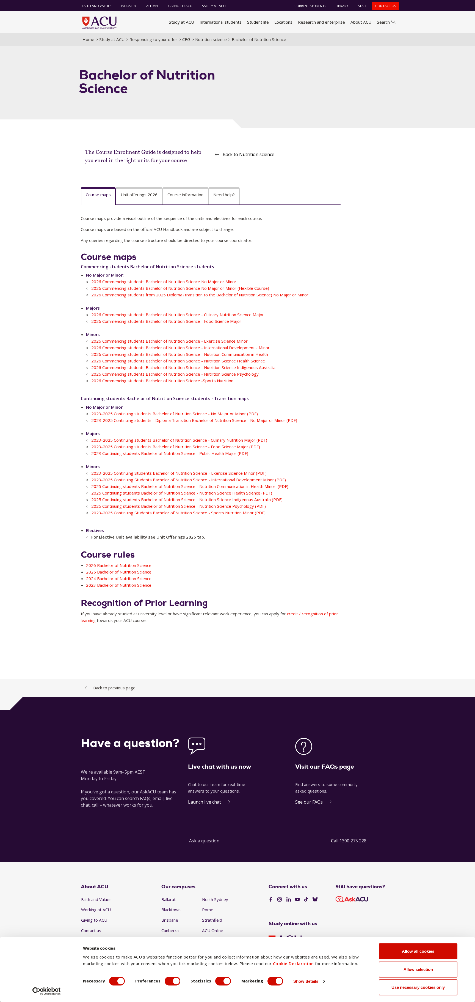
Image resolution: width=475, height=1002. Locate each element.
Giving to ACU (180, 6)
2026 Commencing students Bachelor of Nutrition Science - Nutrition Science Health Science (178, 361)
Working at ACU (96, 909)
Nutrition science (211, 39)
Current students (310, 6)
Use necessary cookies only (418, 987)
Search (383, 22)
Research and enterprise (321, 22)
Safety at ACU (214, 6)
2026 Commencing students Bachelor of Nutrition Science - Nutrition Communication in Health (179, 354)
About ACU (360, 22)
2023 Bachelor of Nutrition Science (118, 585)
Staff (362, 6)
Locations (283, 22)
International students (221, 22)
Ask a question (204, 841)
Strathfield (212, 920)
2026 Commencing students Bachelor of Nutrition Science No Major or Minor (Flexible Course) (180, 288)
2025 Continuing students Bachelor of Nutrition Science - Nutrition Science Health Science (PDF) (181, 493)
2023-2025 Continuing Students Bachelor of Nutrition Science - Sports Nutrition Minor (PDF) (178, 512)
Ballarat (168, 899)
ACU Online (212, 930)
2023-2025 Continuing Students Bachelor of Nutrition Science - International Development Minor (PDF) (188, 479)
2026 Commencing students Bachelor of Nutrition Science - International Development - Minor (180, 347)
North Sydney (215, 899)
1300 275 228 (352, 841)
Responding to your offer (153, 39)
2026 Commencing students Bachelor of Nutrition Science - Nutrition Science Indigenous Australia (183, 367)
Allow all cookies (418, 951)
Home (88, 39)
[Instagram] (279, 899)
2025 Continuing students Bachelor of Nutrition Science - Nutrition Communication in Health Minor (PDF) (189, 486)
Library (342, 6)
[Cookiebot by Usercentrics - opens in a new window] (47, 991)
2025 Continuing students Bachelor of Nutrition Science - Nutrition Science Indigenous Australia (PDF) (187, 499)
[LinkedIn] (288, 899)
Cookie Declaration (293, 963)
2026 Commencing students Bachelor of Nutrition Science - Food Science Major (166, 321)
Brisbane (169, 920)
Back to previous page (114, 687)
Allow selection (418, 969)
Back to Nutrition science (248, 154)
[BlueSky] (315, 899)
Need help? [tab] (224, 194)
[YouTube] (297, 899)
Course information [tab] (185, 194)
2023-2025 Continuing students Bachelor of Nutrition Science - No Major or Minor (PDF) (174, 413)
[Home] (99, 22)
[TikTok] (306, 899)
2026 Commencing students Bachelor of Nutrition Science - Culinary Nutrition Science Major (177, 314)
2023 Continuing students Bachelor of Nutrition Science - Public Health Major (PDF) (169, 453)
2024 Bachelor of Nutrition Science (118, 578)
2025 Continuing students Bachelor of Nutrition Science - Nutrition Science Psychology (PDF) (178, 506)
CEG (186, 39)
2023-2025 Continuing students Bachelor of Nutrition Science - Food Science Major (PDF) (175, 446)
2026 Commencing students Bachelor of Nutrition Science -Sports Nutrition (162, 380)
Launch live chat (204, 802)
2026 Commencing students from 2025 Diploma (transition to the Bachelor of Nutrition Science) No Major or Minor (199, 294)
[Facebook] (271, 899)
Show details (305, 981)
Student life (258, 22)
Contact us (385, 6)
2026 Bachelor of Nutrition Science (118, 565)
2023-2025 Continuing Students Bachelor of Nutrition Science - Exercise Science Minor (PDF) (179, 473)
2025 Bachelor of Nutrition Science (118, 572)
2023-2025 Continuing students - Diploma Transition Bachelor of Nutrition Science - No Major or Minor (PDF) (194, 420)
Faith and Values (96, 6)
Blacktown (171, 909)
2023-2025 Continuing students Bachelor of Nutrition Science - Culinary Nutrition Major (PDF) (179, 440)
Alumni (152, 6)
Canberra (170, 930)
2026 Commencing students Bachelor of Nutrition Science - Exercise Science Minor (169, 341)
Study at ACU (181, 22)
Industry (129, 6)
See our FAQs (309, 802)
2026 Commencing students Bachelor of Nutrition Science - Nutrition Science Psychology (175, 374)
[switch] (172, 981)
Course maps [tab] (98, 194)
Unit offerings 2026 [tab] (139, 194)
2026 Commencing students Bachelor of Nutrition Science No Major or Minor (163, 281)
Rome (207, 909)
